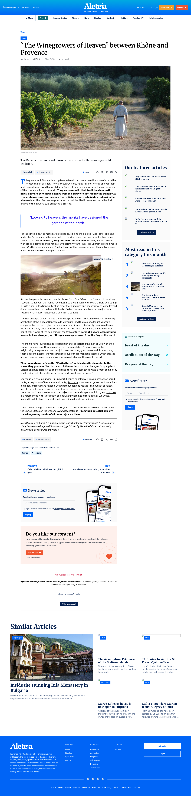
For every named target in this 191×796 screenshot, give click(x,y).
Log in (155, 7)
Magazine (94, 756)
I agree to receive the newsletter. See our (50, 509)
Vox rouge (26, 378)
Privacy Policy (127, 787)
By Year (118, 749)
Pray (41, 18)
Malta (103, 638)
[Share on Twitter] (107, 172)
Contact (116, 787)
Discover (75, 18)
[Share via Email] (111, 172)
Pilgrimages (17, 638)
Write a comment (69, 604)
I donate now (33, 552)
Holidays (124, 18)
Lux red (65, 389)
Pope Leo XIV (138, 18)
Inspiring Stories (60, 18)
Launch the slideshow (102, 259)
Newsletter (94, 749)
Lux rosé (111, 392)
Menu (30, 18)
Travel (23, 32)
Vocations (36, 453)
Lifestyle (97, 18)
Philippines (105, 682)
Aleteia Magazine (156, 18)
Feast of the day (137, 345)
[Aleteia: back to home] (95, 6)
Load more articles (146, 232)
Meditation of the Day (142, 355)
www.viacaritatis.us (67, 410)
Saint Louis (104, 12)
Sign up (28, 514)
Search (38, 7)
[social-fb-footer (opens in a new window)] (93, 779)
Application (94, 753)
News (86, 18)
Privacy (137, 787)
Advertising (95, 767)
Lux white (104, 395)
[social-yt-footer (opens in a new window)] (88, 779)
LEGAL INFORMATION (91, 787)
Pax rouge (73, 382)
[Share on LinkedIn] (102, 172)
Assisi (147, 638)
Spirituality (111, 18)
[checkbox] (24, 509)
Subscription (95, 760)
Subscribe (165, 7)
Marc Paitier (50, 59)
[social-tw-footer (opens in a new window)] (98, 779)
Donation (94, 764)
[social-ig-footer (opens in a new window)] (103, 779)
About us (76, 787)
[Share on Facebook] (97, 172)
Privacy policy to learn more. (64, 509)
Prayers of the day (139, 364)
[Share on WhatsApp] (116, 172)
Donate (180, 7)
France (25, 453)
